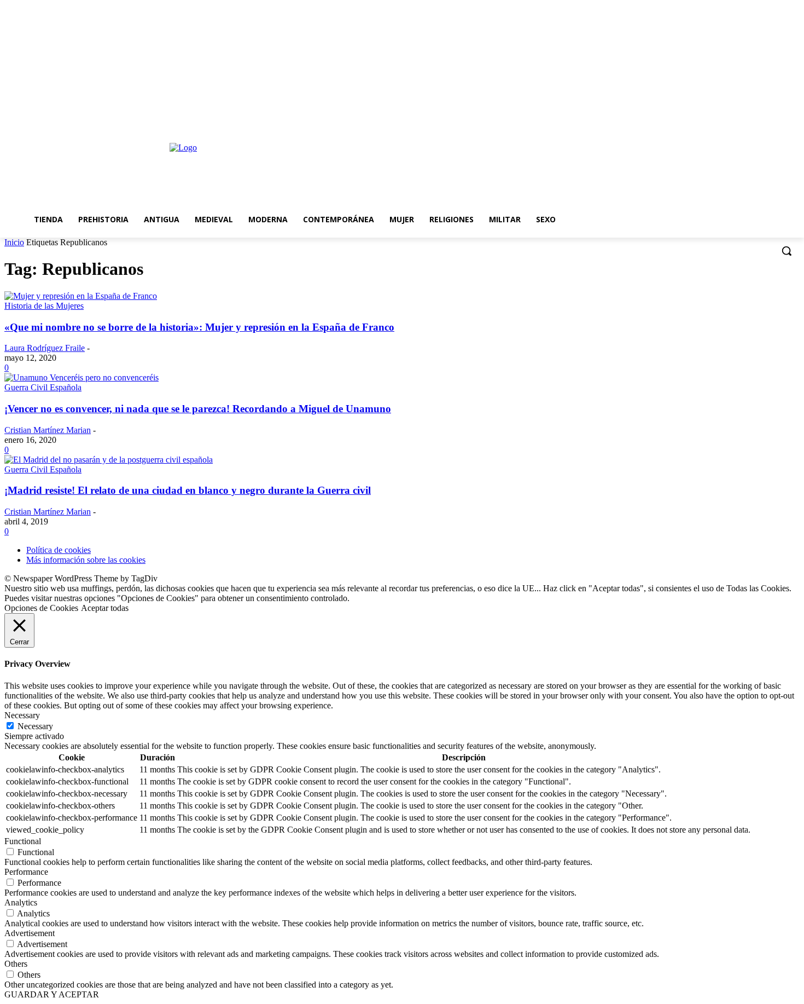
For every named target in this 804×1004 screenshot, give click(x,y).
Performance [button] (26, 871)
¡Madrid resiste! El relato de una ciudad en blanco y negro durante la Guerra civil (187, 490)
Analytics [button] (20, 902)
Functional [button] (22, 841)
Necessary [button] (22, 715)
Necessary (35, 726)
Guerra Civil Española (42, 387)
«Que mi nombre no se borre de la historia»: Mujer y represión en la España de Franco (199, 327)
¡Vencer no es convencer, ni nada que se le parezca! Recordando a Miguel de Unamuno (197, 408)
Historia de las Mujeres (44, 305)
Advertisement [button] (29, 933)
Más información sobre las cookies (85, 559)
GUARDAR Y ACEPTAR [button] (51, 994)
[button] (786, 251)
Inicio (14, 242)
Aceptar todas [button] (105, 608)
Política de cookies (58, 550)
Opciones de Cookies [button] (41, 608)
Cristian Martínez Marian (47, 430)
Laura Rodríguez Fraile (44, 348)
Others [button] (15, 963)
